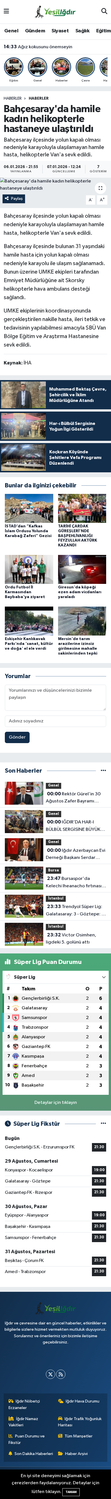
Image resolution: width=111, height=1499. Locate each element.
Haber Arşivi (76, 1454)
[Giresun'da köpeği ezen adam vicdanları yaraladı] (82, 569)
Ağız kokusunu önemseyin (38, 46)
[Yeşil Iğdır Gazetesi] (55, 11)
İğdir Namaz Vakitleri (23, 1422)
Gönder (17, 737)
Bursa (53, 870)
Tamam (71, 1492)
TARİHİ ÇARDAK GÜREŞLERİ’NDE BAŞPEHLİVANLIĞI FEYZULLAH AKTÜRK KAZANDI (77, 535)
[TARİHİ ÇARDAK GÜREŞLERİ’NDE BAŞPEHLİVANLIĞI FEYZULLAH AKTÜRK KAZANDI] (82, 508)
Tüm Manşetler (78, 1436)
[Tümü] (103, 770)
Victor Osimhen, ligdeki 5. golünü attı (71, 938)
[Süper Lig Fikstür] (103, 1123)
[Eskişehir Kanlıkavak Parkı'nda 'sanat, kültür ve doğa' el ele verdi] (29, 621)
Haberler (13, 98)
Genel (11, 30)
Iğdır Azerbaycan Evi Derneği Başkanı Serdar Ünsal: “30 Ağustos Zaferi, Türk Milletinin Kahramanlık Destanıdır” (75, 854)
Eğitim (103, 30)
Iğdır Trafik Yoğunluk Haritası (80, 1422)
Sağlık (82, 30)
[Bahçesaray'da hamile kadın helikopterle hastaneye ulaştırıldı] (55, 185)
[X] (50, 1374)
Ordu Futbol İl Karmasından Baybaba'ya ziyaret (25, 592)
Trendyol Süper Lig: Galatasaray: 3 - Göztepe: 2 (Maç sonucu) (75, 911)
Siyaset (60, 30)
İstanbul (55, 898)
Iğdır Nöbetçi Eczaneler (24, 1404)
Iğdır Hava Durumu (82, 1401)
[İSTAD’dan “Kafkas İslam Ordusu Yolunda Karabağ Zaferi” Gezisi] (29, 508)
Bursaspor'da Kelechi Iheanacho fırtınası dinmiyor (74, 883)
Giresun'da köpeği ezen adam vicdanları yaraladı (79, 592)
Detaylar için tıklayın (55, 1102)
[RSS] (60, 1374)
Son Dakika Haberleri (34, 1454)
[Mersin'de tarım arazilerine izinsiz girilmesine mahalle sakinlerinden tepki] (82, 621)
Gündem (35, 30)
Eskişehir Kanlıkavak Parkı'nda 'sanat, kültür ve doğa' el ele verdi (29, 644)
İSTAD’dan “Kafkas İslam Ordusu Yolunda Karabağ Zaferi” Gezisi (28, 531)
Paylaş (17, 198)
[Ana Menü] (6, 11)
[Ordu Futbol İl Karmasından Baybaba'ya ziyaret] (29, 569)
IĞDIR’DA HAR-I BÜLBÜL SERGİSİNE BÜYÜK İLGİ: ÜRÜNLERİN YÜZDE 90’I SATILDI (75, 826)
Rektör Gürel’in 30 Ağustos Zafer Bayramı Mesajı (73, 798)
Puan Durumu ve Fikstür (27, 1439)
